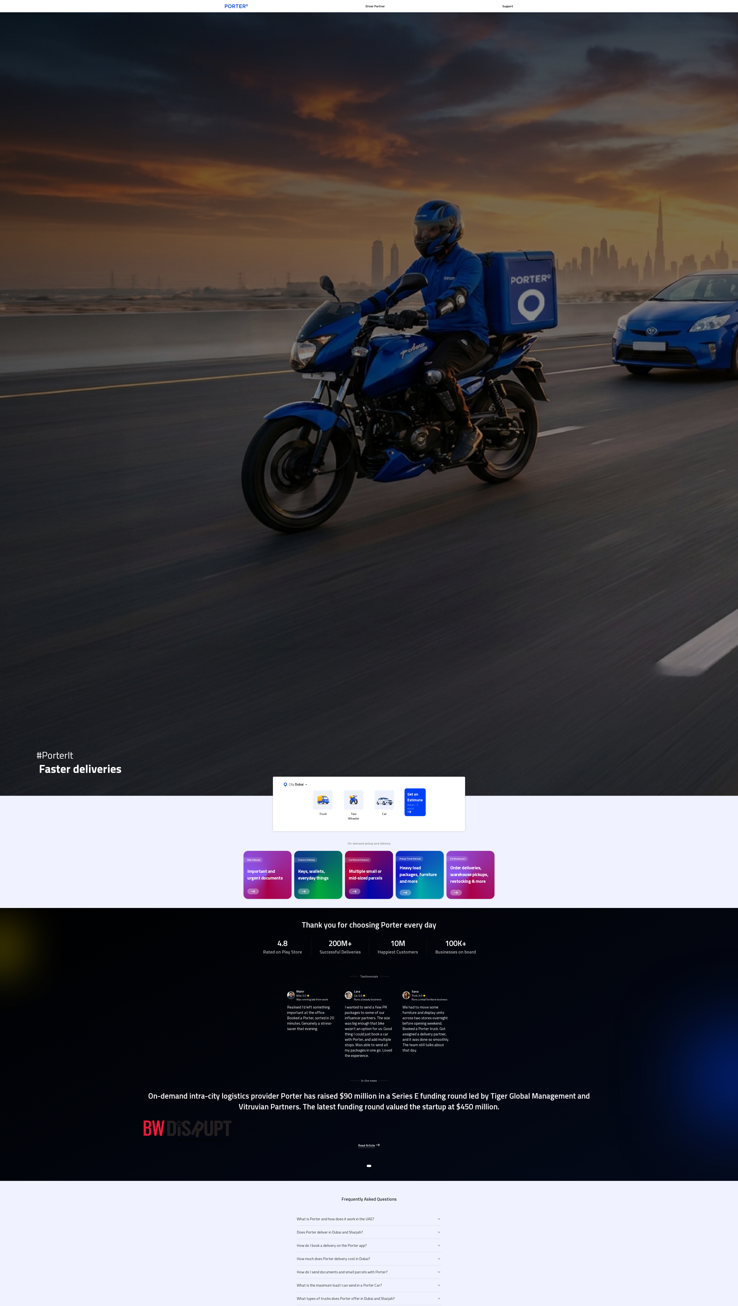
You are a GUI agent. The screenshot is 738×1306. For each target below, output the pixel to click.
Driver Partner (375, 6)
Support (507, 6)
